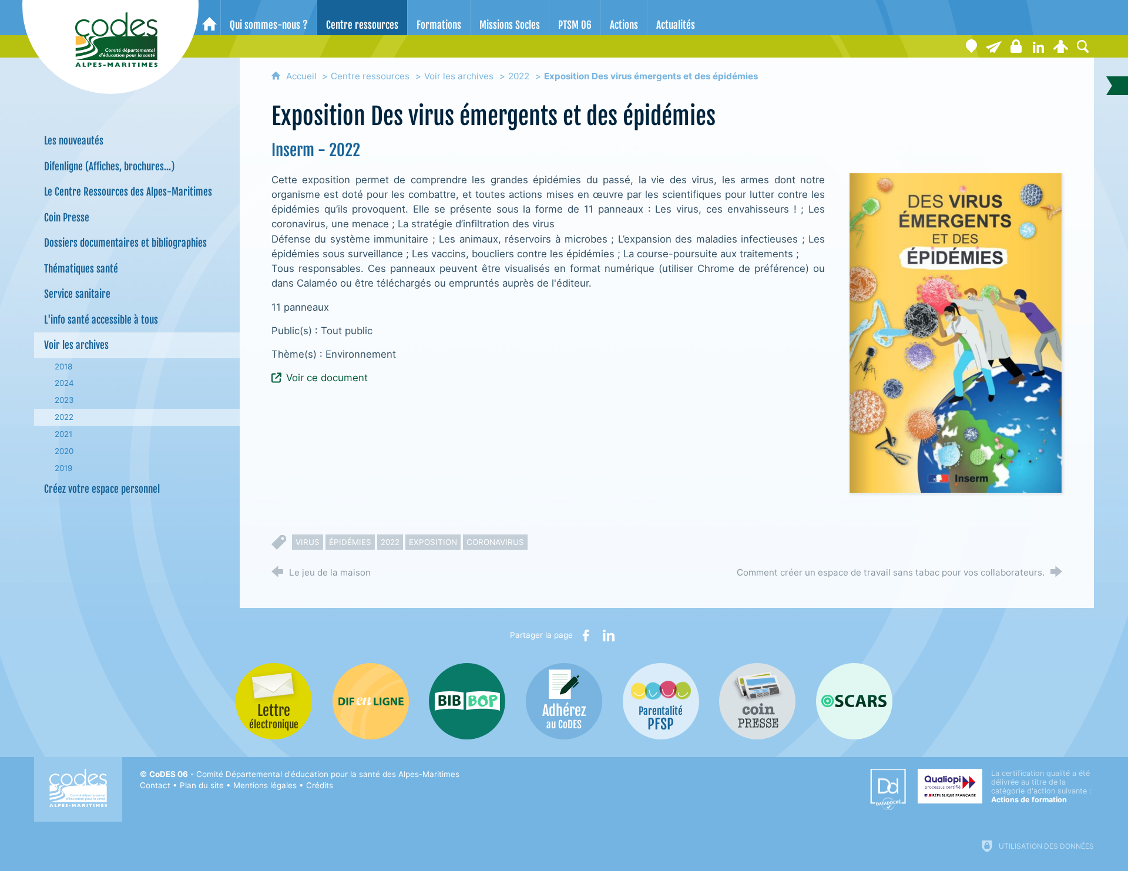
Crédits (319, 785)
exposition (433, 542)
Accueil (302, 76)
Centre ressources (370, 76)
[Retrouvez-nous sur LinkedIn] (1038, 46)
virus (308, 542)
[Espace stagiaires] (1016, 46)
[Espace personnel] (1060, 46)
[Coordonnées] (971, 46)
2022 (518, 76)
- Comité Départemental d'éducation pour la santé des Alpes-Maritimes (304, 774)
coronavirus (495, 542)
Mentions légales (265, 785)
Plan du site (202, 785)
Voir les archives (459, 76)
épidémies (350, 542)
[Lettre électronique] (993, 46)
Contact (155, 785)
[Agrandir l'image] (956, 332)
